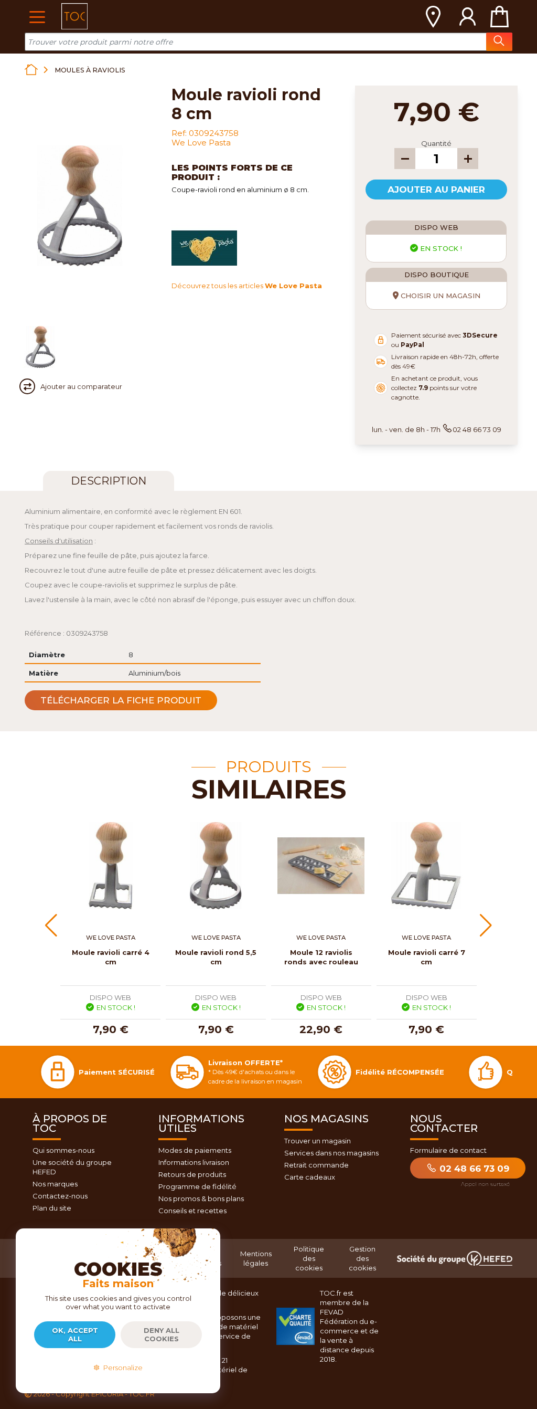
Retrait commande (316, 1165)
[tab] (108, 481)
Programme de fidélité (197, 1186)
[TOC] (74, 16)
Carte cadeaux (309, 1177)
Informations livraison (193, 1162)
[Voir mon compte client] (468, 16)
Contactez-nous (60, 1196)
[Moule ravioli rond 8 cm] (40, 347)
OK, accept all (75, 1334)
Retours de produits (192, 1174)
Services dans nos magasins (331, 1153)
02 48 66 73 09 (473, 1168)
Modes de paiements (194, 1150)
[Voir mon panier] (499, 16)
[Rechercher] (499, 42)
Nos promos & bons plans (201, 1198)
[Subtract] (404, 158)
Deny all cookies (161, 1334)
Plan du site (52, 1208)
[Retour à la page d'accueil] (31, 69)
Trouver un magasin (317, 1141)
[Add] (467, 158)
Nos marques (55, 1184)
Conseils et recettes (192, 1210)
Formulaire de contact (448, 1150)
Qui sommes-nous (63, 1150)
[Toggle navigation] (37, 16)
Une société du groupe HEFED (72, 1167)
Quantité (436, 143)
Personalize (121, 1367)
